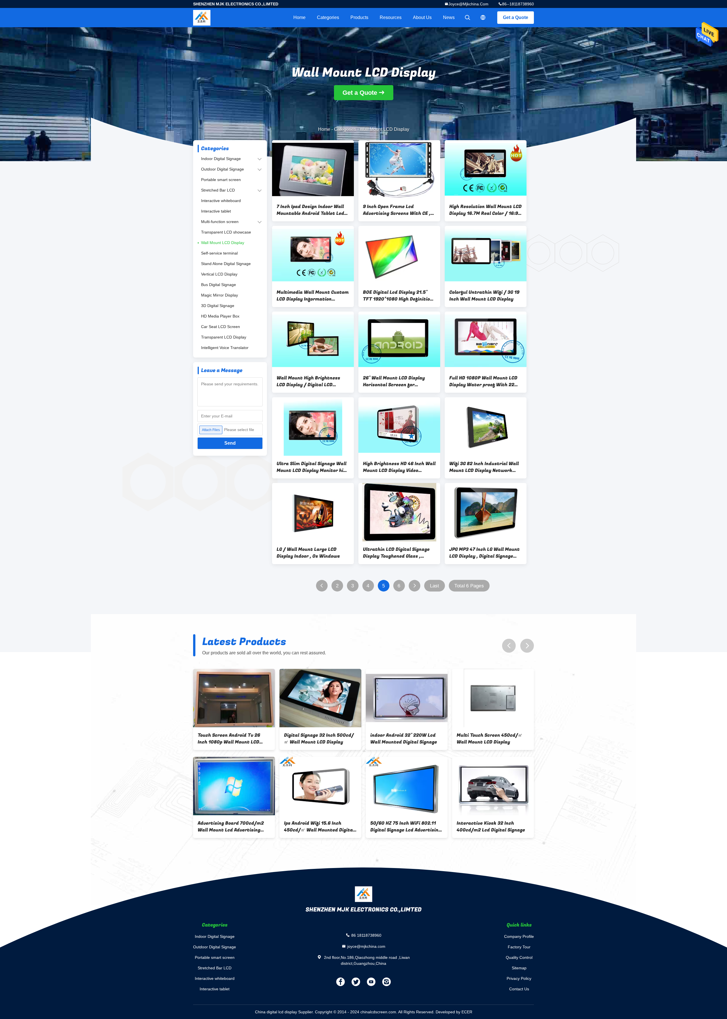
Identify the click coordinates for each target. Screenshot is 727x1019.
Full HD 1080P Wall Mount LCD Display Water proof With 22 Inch (483, 381)
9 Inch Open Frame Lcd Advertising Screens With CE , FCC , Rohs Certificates (397, 210)
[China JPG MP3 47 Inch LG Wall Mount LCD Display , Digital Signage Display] (486, 512)
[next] (527, 646)
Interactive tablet (216, 211)
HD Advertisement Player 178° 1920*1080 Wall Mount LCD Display (318, 738)
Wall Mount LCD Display (222, 242)
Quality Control (519, 957)
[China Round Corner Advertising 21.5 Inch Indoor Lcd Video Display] (493, 698)
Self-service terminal (219, 253)
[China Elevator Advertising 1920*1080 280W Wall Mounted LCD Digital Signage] (407, 698)
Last (434, 586)
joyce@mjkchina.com (468, 4)
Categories (328, 17)
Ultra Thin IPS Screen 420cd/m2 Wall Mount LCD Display (228, 826)
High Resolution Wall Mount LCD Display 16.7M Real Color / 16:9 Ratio (485, 210)
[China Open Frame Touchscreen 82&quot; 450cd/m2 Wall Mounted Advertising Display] (234, 698)
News (449, 17)
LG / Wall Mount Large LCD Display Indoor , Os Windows (308, 553)
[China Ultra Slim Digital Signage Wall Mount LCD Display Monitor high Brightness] (313, 426)
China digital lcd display (276, 1012)
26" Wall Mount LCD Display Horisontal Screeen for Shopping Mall (394, 381)
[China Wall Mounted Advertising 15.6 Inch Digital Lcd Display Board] (320, 786)
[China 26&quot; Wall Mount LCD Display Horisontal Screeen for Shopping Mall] (399, 341)
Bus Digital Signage (218, 284)
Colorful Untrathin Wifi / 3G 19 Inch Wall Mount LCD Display (484, 295)
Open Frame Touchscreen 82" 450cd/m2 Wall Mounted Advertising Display (230, 738)
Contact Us (519, 989)
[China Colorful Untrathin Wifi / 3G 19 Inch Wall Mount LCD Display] (486, 255)
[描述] (483, 17)
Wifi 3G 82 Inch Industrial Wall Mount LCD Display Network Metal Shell (484, 467)
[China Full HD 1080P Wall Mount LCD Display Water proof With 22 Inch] (486, 341)
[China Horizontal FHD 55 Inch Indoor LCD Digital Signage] (493, 786)
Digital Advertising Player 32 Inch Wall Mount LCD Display (403, 826)
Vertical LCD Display (219, 274)
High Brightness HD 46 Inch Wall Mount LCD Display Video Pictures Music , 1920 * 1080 (399, 467)
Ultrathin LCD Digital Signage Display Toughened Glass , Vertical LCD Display (396, 553)
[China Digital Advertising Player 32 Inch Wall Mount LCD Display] (407, 786)
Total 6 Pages (469, 586)
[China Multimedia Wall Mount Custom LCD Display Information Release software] (313, 255)
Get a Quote (515, 17)
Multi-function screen (220, 221)
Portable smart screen (221, 179)
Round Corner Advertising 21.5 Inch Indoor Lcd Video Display (491, 738)
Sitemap (519, 968)
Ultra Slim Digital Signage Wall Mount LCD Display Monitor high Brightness (313, 467)
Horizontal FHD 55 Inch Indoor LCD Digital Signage (490, 826)
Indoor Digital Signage (221, 158)
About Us (422, 17)
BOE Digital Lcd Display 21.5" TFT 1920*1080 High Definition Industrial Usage (398, 295)
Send (230, 443)
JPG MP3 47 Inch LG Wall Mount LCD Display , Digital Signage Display (484, 553)
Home (299, 17)
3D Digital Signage (217, 305)
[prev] (509, 646)
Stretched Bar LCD (218, 190)
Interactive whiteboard (221, 200)
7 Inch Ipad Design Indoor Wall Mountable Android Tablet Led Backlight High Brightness (310, 210)
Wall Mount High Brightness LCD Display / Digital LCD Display (308, 381)
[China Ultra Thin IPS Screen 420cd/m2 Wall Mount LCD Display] (234, 786)
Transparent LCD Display (223, 337)
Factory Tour (519, 947)
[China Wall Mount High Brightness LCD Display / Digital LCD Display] (313, 341)
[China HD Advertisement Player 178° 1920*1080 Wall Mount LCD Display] (320, 698)
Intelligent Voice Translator (224, 347)
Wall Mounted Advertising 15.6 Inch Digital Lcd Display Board (319, 826)
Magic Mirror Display (219, 295)
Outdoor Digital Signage (222, 169)
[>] (414, 586)
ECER (466, 1012)
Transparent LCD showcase (226, 232)
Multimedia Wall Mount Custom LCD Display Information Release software (313, 295)
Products (359, 17)
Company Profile (519, 936)
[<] (321, 586)
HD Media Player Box (220, 316)
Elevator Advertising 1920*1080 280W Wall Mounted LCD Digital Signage (406, 738)
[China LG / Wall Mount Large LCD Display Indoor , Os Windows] (313, 512)
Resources (391, 17)
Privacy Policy (519, 978)
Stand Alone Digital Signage (226, 263)
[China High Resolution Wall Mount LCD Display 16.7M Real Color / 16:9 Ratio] (486, 169)
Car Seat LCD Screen (220, 326)
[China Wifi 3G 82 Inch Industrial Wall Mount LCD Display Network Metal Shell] (486, 426)
